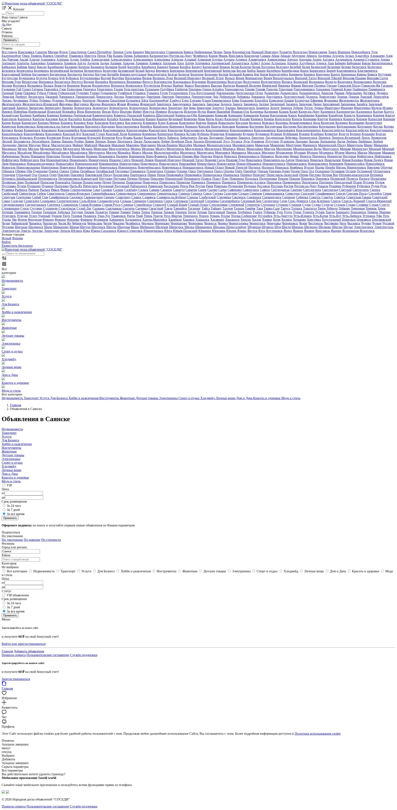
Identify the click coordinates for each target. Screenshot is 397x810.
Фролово (73, 219)
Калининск (364, 111)
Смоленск (239, 197)
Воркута (60, 85)
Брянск (189, 52)
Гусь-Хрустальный (202, 93)
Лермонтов (378, 137)
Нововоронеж (108, 163)
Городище (286, 89)
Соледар (17, 201)
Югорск (76, 230)
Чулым (376, 223)
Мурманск (326, 152)
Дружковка (20, 100)
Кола (316, 123)
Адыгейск (362, 56)
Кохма (18, 130)
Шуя (277, 227)
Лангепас (257, 137)
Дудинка (57, 100)
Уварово (385, 212)
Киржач (361, 119)
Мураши (300, 152)
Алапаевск (48, 59)
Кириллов (375, 119)
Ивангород (332, 108)
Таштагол (310, 208)
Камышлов (251, 115)
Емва (235, 100)
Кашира (162, 119)
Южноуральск (153, 230)
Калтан (378, 111)
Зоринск (286, 108)
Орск (304, 171)
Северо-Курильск (78, 193)
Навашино (38, 156)
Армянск (155, 63)
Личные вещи (11, 470)
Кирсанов (102, 123)
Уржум (158, 216)
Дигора (119, 96)
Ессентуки (302, 100)
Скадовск (76, 197)
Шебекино (147, 227)
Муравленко (284, 152)
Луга (226, 141)
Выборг (178, 85)
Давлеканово (225, 93)
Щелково (324, 227)
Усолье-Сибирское (244, 216)
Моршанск (238, 152)
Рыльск (45, 190)
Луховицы (287, 141)
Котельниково (346, 126)
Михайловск (60, 152)
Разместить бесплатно (17, 245)
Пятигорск (90, 186)
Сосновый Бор (251, 201)
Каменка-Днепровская (76, 115)
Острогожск (381, 171)
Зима (192, 108)
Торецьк (157, 212)
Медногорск (71, 149)
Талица (239, 208)
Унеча (131, 216)
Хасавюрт (217, 219)
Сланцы (192, 197)
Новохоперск (127, 167)
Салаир (118, 190)
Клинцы (172, 123)
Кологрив (328, 123)
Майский (90, 145)
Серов (387, 193)
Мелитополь (175, 149)
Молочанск (188, 152)
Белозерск (9, 70)
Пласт (216, 178)
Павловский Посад (98, 175)
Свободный (10, 193)
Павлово (63, 175)
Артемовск (202, 63)
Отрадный (23, 175)
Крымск (179, 134)
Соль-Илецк (88, 201)
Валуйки (118, 78)
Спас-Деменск (298, 201)
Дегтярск (369, 93)
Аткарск (292, 63)
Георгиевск (105, 89)
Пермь (128, 56)
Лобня (165, 141)
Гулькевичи (108, 93)
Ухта (386, 216)
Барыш (174, 67)
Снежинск (254, 197)
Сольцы (125, 201)
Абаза (275, 56)
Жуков (121, 104)
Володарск (345, 82)
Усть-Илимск (302, 216)
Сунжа (350, 204)
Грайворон (360, 89)
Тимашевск (22, 212)
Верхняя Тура (11, 82)
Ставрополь (174, 52)
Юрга (168, 230)
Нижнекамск (78, 160)
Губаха (41, 93)
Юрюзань (218, 230)
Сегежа (218, 193)
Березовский (194, 70)
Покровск (308, 178)
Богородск (74, 74)
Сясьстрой (156, 208)
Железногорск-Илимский (40, 104)
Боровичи (296, 74)
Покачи (283, 178)
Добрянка (243, 96)
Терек (382, 208)
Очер (53, 175)
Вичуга (147, 82)
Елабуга (175, 100)
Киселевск (116, 123)
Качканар (138, 119)
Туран (297, 212)
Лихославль (151, 141)
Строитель (252, 204)
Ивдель (376, 108)
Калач (293, 111)
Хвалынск (232, 219)
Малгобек (185, 145)
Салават (106, 190)
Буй (62, 78)
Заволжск (199, 104)
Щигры (337, 227)
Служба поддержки (83, 655)
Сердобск (375, 193)
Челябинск (200, 56)
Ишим (211, 111)
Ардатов (93, 63)
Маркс (368, 145)
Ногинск (254, 167)
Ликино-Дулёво (72, 141)
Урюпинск (190, 216)
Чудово (366, 223)
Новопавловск (318, 163)
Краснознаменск (217, 130)
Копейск (146, 126)
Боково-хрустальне (133, 74)
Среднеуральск (35, 204)
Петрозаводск (47, 178)
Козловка (281, 123)
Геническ (89, 89)
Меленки (148, 149)
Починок (118, 182)
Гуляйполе (125, 93)
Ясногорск (367, 230)
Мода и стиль (11, 481)
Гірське (331, 85)
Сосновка (212, 201)
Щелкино (311, 227)
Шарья (74, 227)
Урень (148, 216)
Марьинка (381, 145)
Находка (206, 156)
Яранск (298, 230)
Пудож (380, 182)
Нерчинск (319, 156)
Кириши (389, 119)
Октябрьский (105, 171)
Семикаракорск (274, 193)
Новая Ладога (373, 160)
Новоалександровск (41, 163)
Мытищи (374, 152)
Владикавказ (182, 82)
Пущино (48, 186)
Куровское (54, 137)
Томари (114, 212)
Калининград (159, 56)
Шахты (111, 227)
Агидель (338, 56)
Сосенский (196, 201)
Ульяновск (76, 56)
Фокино (48, 219)
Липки (111, 141)
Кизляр (245, 119)
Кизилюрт (231, 119)
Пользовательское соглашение (47, 655)
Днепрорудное (201, 96)
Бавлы (366, 63)
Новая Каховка (352, 160)
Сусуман (36, 208)
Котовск (7, 130)
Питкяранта (192, 178)
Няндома (373, 167)
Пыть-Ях (75, 186)
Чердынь (147, 223)
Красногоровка (137, 130)
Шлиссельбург (236, 227)
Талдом (227, 208)
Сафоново (234, 190)
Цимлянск (364, 219)
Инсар (106, 111)
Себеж (41, 193)
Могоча (111, 152)
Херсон (245, 219)
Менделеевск (194, 149)
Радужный (106, 186)
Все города (9, 52)
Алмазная (204, 59)
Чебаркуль (79, 223)
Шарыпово (61, 227)
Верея (268, 78)
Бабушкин (354, 63)
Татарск (296, 208)
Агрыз (349, 56)
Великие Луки (163, 78)
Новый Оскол (214, 167)
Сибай (36, 197)
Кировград (29, 123)
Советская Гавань (358, 197)
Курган (381, 134)
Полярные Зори (13, 182)
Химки (267, 219)
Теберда (332, 208)
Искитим (190, 111)
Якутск (252, 230)
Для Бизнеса (10, 440)
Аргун (81, 63)
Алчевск (241, 59)
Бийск (251, 70)
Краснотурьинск (381, 130)
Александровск (121, 59)
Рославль (263, 186)
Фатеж (22, 219)
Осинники (322, 171)
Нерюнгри (334, 156)
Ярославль (235, 56)
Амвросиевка (276, 59)
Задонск (226, 104)
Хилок (256, 219)
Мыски (362, 152)
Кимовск (257, 119)
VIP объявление (18, 595)
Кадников (271, 111)
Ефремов (316, 100)
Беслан (241, 70)
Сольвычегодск (108, 201)
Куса (119, 137)
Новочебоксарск (149, 167)
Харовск (189, 219)
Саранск (166, 190)
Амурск (292, 59)
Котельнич (364, 126)
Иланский (54, 111)
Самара (265, 56)
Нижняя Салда (214, 160)
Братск (335, 74)
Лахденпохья (274, 137)
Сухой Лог (84, 208)
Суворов (295, 204)
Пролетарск (310, 182)
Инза (80, 111)
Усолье (225, 216)
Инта (115, 111)
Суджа (316, 204)
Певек (151, 175)
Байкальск (9, 67)
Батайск (185, 67)
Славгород (122, 197)
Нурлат (309, 167)
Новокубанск (206, 163)
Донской (366, 96)
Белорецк (76, 70)
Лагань (203, 137)
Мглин (22, 149)
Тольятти (285, 52)
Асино (265, 63)
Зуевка (319, 108)
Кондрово (108, 126)
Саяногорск (251, 190)
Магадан (35, 145)
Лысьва (314, 141)
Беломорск (41, 70)
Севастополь (78, 52)
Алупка (217, 59)
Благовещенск (347, 70)
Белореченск (93, 70)
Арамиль (70, 63)
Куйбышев (290, 134)
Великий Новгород (187, 78)
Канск (292, 115)
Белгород (282, 67)
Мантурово (294, 145)
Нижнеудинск (98, 160)
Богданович (40, 74)
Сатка (222, 190)
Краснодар (251, 56)
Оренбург (61, 56)
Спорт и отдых (12, 462)
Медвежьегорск (51, 149)
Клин (162, 123)
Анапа (317, 59)
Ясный (6, 238)
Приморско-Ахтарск (251, 182)
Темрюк (371, 208)
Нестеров (349, 156)
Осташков (338, 171)
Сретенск (53, 204)
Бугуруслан (10, 78)
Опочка (229, 171)
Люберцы (365, 141)
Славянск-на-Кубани (171, 197)
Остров (351, 171)
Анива (385, 59)
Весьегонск (62, 82)
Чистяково (331, 223)
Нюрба (330, 167)
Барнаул (138, 52)
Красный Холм (116, 134)
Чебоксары (94, 223)
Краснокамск (286, 130)
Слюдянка (224, 197)
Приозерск (274, 182)
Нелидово (282, 156)
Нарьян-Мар (191, 156)
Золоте (275, 108)
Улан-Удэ (103, 216)
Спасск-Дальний (353, 201)
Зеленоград (100, 108)
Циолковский (381, 219)
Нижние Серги (119, 160)
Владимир (199, 82)
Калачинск (328, 111)
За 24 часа (14, 505)
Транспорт (9, 433)
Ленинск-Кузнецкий (345, 137)
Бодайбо (113, 74)
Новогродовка (129, 163)
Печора (132, 178)
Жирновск (108, 104)
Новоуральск (108, 167)
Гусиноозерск (178, 93)
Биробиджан (290, 70)
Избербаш (20, 111)
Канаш (264, 115)
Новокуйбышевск (249, 163)
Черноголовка (238, 223)
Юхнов (231, 230)
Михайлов (24, 152)
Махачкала (9, 149)
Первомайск (175, 175)
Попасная (47, 182)
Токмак (89, 212)
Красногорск (158, 130)
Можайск (124, 152)
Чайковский (19, 223)
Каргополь (9, 119)
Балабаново (56, 67)
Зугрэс (308, 108)
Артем (189, 63)
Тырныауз (342, 212)
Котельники (327, 126)
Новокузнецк (318, 52)
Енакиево (247, 100)
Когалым (242, 123)
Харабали (175, 219)
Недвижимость (12, 429)
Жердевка (66, 104)
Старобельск (143, 204)
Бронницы (348, 74)
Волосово (379, 82)
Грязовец (29, 93)
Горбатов (181, 89)
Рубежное (349, 186)
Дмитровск (182, 96)
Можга (136, 152)
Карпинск (25, 119)
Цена (5, 578)
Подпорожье (268, 178)
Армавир (141, 63)
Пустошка (9, 186)
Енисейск (261, 100)
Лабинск (173, 137)
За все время (15, 514)
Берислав (229, 70)
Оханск (43, 175)
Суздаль (339, 204)
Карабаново (306, 115)
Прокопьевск (291, 182)
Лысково (301, 141)
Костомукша (273, 126)
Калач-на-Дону (309, 111)
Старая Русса (111, 204)
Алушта (228, 59)
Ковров (212, 123)
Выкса (189, 85)
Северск (184, 193)
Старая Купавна (90, 204)
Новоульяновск (87, 167)
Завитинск (164, 104)
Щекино (297, 227)
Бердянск (162, 70)
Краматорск (32, 130)
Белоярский (126, 70)
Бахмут (197, 67)
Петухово (105, 178)
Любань (351, 141)
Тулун (288, 212)
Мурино (312, 152)
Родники (250, 186)
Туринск (308, 212)
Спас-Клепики (319, 201)
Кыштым (150, 137)
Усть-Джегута (283, 216)
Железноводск (349, 100)
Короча (216, 126)
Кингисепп (283, 119)
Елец (185, 100)
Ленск (365, 137)
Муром (339, 152)
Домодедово (327, 96)
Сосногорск (270, 201)
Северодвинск (126, 193)
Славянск (149, 197)
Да (3, 24)
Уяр (14, 219)
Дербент (21, 96)
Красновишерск (114, 130)
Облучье (386, 167)
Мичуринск (96, 152)
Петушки (119, 178)
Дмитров (167, 96)
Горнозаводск (234, 89)
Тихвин (36, 212)
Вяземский (269, 85)
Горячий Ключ (341, 89)
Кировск (67, 123)
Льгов (341, 141)
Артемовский (220, 63)
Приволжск (167, 182)
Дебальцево (353, 93)
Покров (294, 178)
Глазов (118, 89)
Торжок (168, 212)
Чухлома (8, 227)
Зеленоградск (118, 108)
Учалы (6, 219)
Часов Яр (64, 223)
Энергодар (51, 230)
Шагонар (21, 227)
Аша (331, 63)
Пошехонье (134, 182)
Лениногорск (308, 137)
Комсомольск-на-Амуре (53, 126)
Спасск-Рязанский (379, 201)
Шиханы (219, 227)
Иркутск (90, 56)
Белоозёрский (59, 70)
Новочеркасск (172, 167)
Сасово (212, 190)
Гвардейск (51, 89)
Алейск (85, 59)
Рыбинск (21, 190)
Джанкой (51, 96)
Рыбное (33, 190)
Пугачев (368, 182)
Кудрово (249, 134)
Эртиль (65, 230)
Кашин (151, 119)
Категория (9, 563)
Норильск (282, 167)
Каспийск (75, 119)
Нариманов (137, 156)
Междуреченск (119, 149)
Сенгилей (307, 193)
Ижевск (48, 56)
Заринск (22, 108)
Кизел (219, 119)
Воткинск (118, 85)
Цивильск (349, 219)
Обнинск (8, 171)
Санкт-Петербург (99, 52)
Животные (9, 451)
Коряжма (242, 126)
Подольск (251, 178)
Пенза (101, 56)
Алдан (74, 59)
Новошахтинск (193, 167)
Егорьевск (133, 100)
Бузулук (41, 78)
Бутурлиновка (90, 78)
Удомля (56, 216)
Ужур (66, 216)
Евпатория (117, 100)
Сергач (341, 193)
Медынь (87, 149)
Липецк (118, 52)
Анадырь (305, 59)
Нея (42, 160)
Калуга (389, 111)
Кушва (128, 137)
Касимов (51, 119)
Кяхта (162, 137)
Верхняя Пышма (354, 78)
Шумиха (268, 227)
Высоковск (202, 85)
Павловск (77, 175)
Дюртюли (89, 100)
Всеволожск (134, 85)
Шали (48, 227)
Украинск (90, 216)
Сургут (384, 204)
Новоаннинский (86, 163)
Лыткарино (328, 141)
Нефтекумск (10, 160)
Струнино (268, 204)
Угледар (22, 216)
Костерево (256, 126)
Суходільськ (67, 208)
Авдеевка (324, 56)
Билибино (274, 70)
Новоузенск (68, 167)
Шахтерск (98, 227)
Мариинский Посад (332, 145)
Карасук (349, 115)
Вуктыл (166, 85)
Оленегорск (155, 171)
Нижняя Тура (235, 160)
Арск (180, 63)
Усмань (215, 216)
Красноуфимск (34, 134)
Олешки (170, 171)
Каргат (390, 115)
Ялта (261, 230)
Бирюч (331, 70)
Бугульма (384, 74)
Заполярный (331, 104)
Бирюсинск (318, 70)
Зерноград (175, 108)
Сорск (168, 201)
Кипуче (322, 119)
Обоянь (20, 171)
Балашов (111, 67)
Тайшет (216, 208)
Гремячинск (376, 89)
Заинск (238, 104)
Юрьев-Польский (185, 230)
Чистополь (315, 223)
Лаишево (231, 137)
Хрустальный (331, 219)
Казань (118, 56)
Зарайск (362, 104)
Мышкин (388, 152)
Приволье (183, 182)
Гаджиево (9, 89)
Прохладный (343, 182)
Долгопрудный (294, 96)
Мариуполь (355, 145)
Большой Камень (241, 74)
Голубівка (167, 89)
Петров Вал (330, 175)
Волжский (300, 82)
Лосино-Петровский (207, 141)
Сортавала (180, 201)
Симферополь (59, 197)
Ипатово (126, 111)
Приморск (198, 182)
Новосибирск (360, 52)
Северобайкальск (103, 193)
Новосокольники (28, 167)
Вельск (230, 78)
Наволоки (53, 156)
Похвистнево (92, 182)
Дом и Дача (10, 474)
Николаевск (254, 160)
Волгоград (300, 52)
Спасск (336, 201)
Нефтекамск (383, 156)
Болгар (172, 74)
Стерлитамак (218, 204)
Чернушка (274, 223)
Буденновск (27, 78)
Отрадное (8, 175)
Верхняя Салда (377, 78)
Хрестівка (314, 219)
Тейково (344, 208)
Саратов (41, 52)
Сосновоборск (230, 201)
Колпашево (357, 123)
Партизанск (138, 175)
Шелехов (161, 227)
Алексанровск (143, 59)
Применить (10, 40)
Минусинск (330, 149)
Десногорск (36, 96)
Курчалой (94, 137)
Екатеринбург (11, 56)
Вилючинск (117, 82)
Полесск (352, 178)
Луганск (236, 141)
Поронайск (63, 182)
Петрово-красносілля (354, 175)
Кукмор (304, 134)
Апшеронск (54, 63)
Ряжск (55, 190)
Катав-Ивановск (94, 119)
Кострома (290, 126)
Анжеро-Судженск (366, 59)
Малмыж (199, 145)
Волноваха (316, 82)
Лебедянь (291, 137)
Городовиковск (304, 89)
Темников (358, 208)
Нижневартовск (57, 160)
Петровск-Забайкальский (19, 178)
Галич (26, 89)
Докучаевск (274, 96)
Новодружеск (168, 163)
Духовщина (73, 100)
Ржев (209, 186)
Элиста (25, 230)
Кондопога (92, 126)
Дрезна (7, 100)
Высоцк (216, 85)
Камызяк (221, 115)
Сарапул (179, 190)
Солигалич (31, 201)
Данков (339, 93)
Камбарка (39, 115)
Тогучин (77, 212)
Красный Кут (72, 134)
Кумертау (331, 134)
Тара (259, 208)
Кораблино (161, 126)
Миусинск (9, 152)
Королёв (204, 126)
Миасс (241, 149)
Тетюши (7, 212)
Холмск (286, 219)
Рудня (375, 186)
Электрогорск (363, 227)
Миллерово (284, 149)
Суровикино (10, 208)
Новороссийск (354, 163)
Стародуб (159, 204)
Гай (19, 89)
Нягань (341, 167)
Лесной (7, 141)
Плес (225, 178)
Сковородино (93, 197)
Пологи (364, 178)
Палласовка (121, 175)
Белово (346, 67)
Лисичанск (125, 141)
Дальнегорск (289, 93)
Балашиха (97, 67)
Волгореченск (271, 82)
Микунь (269, 149)
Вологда (331, 82)
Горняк (250, 89)
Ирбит (137, 111)
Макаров (104, 145)
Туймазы (269, 212)
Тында (330, 212)
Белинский (318, 67)
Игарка (388, 108)
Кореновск (176, 126)
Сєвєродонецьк (81, 190)
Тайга (206, 208)
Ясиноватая (350, 230)
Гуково (95, 93)
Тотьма (202, 212)
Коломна (341, 123)
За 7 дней (13, 510)
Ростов (288, 186)
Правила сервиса (14, 655)
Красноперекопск (308, 130)
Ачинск (321, 63)
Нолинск (268, 167)
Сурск (24, 208)
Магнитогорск (155, 52)
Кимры (269, 119)
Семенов (256, 193)
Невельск (230, 156)
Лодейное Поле (181, 141)
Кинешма (310, 119)
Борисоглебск (278, 74)
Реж (192, 186)
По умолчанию (12, 540)
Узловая (76, 216)
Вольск (48, 85)
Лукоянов (257, 141)
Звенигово (36, 108)
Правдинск (150, 182)
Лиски (137, 141)
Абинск (311, 56)
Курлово (40, 137)
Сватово (296, 190)
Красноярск (26, 52)
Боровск (309, 74)
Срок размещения (14, 599)
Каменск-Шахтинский (159, 115)
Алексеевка (162, 59)
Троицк (231, 212)
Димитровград (135, 96)
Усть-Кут (335, 216)
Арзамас (116, 63)
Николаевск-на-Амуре (279, 160)
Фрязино (86, 219)
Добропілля (227, 96)
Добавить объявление (29, 651)
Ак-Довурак (10, 59)
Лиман (89, 141)
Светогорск (361, 190)
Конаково (77, 126)
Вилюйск (101, 82)
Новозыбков (187, 163)
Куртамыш (78, 137)
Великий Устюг (213, 78)
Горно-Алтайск (213, 89)
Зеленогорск (82, 108)
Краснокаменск (265, 130)
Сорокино (139, 201)
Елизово (195, 100)
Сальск (143, 190)
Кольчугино (373, 123)
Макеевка (133, 145)
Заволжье (213, 104)
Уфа (109, 56)
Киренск (349, 119)
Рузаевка (8, 190)
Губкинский (66, 93)
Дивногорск (104, 96)
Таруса (285, 208)
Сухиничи (50, 208)
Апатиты (23, 63)
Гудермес (82, 93)
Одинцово (40, 171)
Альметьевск (257, 59)
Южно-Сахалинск (103, 230)
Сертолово (23, 197)
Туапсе (257, 212)
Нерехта (305, 156)
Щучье (348, 227)
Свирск (375, 190)
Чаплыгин (50, 223)
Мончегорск (205, 152)
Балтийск (134, 67)
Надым (66, 156)
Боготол (88, 74)
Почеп (106, 182)
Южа (86, 230)
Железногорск (370, 100)
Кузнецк (276, 134)
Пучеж (21, 186)
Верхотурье (30, 82)
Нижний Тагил (193, 160)
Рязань (223, 56)
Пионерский (174, 178)
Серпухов (8, 197)
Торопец (181, 212)
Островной (364, 171)
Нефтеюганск (29, 160)
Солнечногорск (68, 201)
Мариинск (310, 145)
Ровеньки (220, 186)
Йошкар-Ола (240, 111)
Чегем (107, 223)
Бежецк (225, 67)
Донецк (342, 96)
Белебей (295, 67)
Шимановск (203, 227)
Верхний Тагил (306, 78)
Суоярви (362, 204)
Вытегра (229, 85)
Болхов (223, 74)
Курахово (368, 134)
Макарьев (118, 145)
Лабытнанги (188, 137)
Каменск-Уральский (128, 115)
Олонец (182, 171)
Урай (139, 216)
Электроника (11, 459)
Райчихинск (138, 186)
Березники (177, 70)
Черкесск (210, 223)
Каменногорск (102, 115)
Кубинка (203, 134)
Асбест (255, 63)
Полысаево (378, 178)
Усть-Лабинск (352, 216)
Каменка (53, 115)
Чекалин (118, 223)
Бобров (26, 74)
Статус (6, 591)
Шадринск (35, 227)
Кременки (149, 134)
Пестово (315, 175)
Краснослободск (333, 130)
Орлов (295, 171)
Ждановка (331, 100)
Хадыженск (133, 219)
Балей (122, 67)
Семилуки (292, 193)
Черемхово (162, 223)
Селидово (231, 193)
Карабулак (336, 115)
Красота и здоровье (15, 477)
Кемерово (190, 119)
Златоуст (218, 108)
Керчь (210, 119)
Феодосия (35, 219)
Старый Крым (177, 204)
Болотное (197, 74)
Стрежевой (236, 204)
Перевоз (246, 175)
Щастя (286, 227)
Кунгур (344, 134)
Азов (389, 56)
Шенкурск (176, 227)
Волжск (287, 82)
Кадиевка (256, 111)
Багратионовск (382, 63)
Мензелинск (213, 149)
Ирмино (161, 111)
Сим (45, 197)
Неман (294, 156)
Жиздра (95, 104)
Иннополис (93, 111)
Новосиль (9, 167)
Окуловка (122, 171)
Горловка (195, 89)
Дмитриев (153, 96)
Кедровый (176, 119)
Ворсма (86, 85)
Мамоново (277, 145)
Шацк (135, 227)
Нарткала (174, 156)
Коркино (191, 126)
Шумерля (254, 227)
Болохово (211, 74)
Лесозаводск (22, 141)
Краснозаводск (194, 130)
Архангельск (240, 63)
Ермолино (276, 100)
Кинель (297, 119)
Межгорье (100, 149)
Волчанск (19, 85)
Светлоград (330, 190)
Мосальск (254, 152)
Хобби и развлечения (17, 444)
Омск (26, 56)
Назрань (92, 156)
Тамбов (250, 208)
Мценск (350, 152)
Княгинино (187, 123)
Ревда (184, 186)
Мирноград (360, 149)
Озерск (54, 171)
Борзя (264, 74)
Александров (100, 59)
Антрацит (9, 63)
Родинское (235, 186)
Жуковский (148, 104)
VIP (9, 485)
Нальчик (122, 156)
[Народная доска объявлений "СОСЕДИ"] (32, 3)
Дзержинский (85, 96)
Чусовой (388, 223)
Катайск (112, 119)
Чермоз (223, 223)
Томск (332, 52)
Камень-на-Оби (186, 115)
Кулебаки (317, 134)
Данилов (327, 93)
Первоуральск (212, 175)
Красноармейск (68, 130)
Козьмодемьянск (300, 123)
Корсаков (228, 126)
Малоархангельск (219, 145)
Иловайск (69, 111)
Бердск (150, 70)
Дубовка (45, 100)
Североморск (146, 193)
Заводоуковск (181, 104)
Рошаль (323, 186)
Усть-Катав (320, 216)
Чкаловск (353, 223)
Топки (145, 212)
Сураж (374, 204)
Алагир (34, 59)
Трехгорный (216, 212)
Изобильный (37, 111)
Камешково (206, 115)
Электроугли (11, 230)
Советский (379, 197)
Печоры (143, 178)
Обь (29, 171)
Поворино (237, 178)
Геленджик (74, 89)
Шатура (85, 227)
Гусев (164, 93)
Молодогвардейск (166, 152)
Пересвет (259, 175)
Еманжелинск (221, 100)
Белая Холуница (263, 67)
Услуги (7, 436)
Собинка (302, 197)
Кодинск (255, 123)
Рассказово (171, 186)
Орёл (238, 171)
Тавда (168, 208)
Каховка (125, 119)
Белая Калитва (241, 67)
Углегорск (9, 216)
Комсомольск (26, 126)
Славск (136, 197)
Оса (311, 171)
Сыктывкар (113, 208)
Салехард (131, 190)
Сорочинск (155, 201)
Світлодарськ (280, 190)
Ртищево (335, 186)
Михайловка (41, 152)
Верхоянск (46, 82)
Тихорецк (49, 212)
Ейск (144, 100)
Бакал (32, 67)
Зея (185, 108)
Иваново (347, 108)
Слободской (207, 197)
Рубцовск (363, 186)
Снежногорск (271, 197)
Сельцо (243, 193)
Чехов (303, 223)
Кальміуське (10, 115)
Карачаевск (364, 115)
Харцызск (202, 219)
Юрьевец (204, 230)
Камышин (235, 115)
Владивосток (241, 52)
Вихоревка (134, 82)
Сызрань (98, 208)
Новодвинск (149, 163)
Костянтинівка (307, 126)
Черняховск (290, 223)
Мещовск (229, 149)
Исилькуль (175, 111)
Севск (207, 193)
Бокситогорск (157, 74)
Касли (63, 119)
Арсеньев (169, 63)
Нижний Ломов (142, 160)
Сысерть (129, 208)
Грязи (19, 93)
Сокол (6, 201)
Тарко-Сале (272, 208)
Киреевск (335, 119)
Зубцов (298, 108)
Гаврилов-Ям (370, 85)
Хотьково (299, 219)
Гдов (62, 89)
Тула (374, 52)
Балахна (84, 67)
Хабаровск (141, 56)
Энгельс (37, 230)
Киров (213, 56)
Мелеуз (160, 149)
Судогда (327, 204)
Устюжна (368, 216)
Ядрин (241, 230)
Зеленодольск (138, 108)
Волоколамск (362, 82)
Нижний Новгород (264, 52)
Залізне (264, 104)
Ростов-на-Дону (180, 56)
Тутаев (320, 212)
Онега (218, 171)
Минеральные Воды (307, 149)
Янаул (287, 230)
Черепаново (178, 223)
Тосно (192, 212)
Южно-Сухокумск (130, 230)
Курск (63, 52)
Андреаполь (343, 59)
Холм (276, 219)
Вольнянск (35, 85)
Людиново (9, 145)
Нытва (319, 167)
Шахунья (123, 227)
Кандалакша (278, 115)
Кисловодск (133, 123)
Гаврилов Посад (349, 85)
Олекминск (138, 171)
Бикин (261, 70)
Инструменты (11, 447)
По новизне (32, 540)
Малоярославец (243, 145)
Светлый (345, 190)
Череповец (195, 223)
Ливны (56, 141)
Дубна (33, 100)
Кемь (201, 119)
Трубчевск (244, 212)
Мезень (135, 149)
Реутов (200, 186)
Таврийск (180, 208)
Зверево (67, 108)
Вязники (284, 85)
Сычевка (141, 208)
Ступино (282, 204)
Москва (53, 52)
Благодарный (11, 74)
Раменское (155, 186)
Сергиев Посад (357, 193)
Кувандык (217, 134)
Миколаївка (254, 149)
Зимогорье (203, 108)
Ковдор (201, 123)
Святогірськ (27, 193)
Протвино (326, 182)
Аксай (23, 59)
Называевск (106, 156)
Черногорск (257, 223)
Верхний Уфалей (330, 78)
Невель (218, 156)
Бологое (184, 74)
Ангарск (328, 59)
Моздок (147, 152)
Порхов (76, 182)
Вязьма (296, 85)
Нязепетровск (356, 167)
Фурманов (100, 219)
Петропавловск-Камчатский (78, 178)
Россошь (277, 186)
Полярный (32, 182)
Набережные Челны (208, 52)
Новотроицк (50, 167)
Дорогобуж (381, 96)
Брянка (362, 74)
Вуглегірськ (151, 85)
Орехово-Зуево (279, 171)
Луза (246, 141)
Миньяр (345, 149)
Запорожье (348, 104)
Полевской (338, 178)
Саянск (265, 190)
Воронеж (344, 52)
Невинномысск (249, 156)
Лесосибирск (40, 141)
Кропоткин (165, 134)
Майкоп (78, 145)
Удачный (44, 216)
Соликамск (48, 201)
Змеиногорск (246, 108)
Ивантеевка (362, 108)
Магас (46, 145)
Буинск (53, 78)
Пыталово (61, 186)
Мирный (375, 149)
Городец (272, 89)
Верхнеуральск (283, 78)
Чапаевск (35, 223)
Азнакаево (377, 56)
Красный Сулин (93, 134)
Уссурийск (265, 216)
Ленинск (324, 137)
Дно (215, 96)
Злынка (230, 108)
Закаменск (250, 104)
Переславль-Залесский (282, 175)
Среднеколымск (13, 204)
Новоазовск (17, 163)
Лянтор (22, 145)
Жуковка (133, 104)
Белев (306, 67)
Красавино (49, 130)
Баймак (22, 67)
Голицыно (152, 89)
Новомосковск (296, 163)
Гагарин (387, 85)
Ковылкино (226, 123)
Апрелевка (37, 63)
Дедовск (382, 93)
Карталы (38, 119)
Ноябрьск (296, 167)
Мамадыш (262, 145)
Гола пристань (134, 89)
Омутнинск (205, 171)
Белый (140, 70)
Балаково (71, 67)
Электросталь (383, 227)
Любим (378, 141)
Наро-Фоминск (156, 156)
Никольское (332, 160)
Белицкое (334, 67)
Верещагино (254, 78)
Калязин (26, 115)
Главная (7, 651)
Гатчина (37, 89)
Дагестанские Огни (249, 93)
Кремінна (134, 134)
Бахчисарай (211, 67)
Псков (357, 182)
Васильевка (133, 78)
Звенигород (52, 108)
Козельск (268, 123)
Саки (96, 190)
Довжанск (258, 96)
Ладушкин (216, 137)
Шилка (189, 227)
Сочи (128, 52)
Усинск (204, 216)
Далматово (271, 93)
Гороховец (323, 89)
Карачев (378, 115)
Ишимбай (223, 111)
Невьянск (267, 156)
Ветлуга (77, 82)
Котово (389, 126)
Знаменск (262, 108)
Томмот (125, 212)
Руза (383, 186)
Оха (34, 175)
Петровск (376, 175)
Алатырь (62, 59)
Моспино (268, 152)
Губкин (52, 93)
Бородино (323, 74)
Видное (89, 82)
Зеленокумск (158, 108)
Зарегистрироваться (16, 679)
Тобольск (63, 212)
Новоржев (336, 163)
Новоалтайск (65, 163)
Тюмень (36, 56)
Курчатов (108, 137)
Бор (256, 74)
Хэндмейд (9, 466)
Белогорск (359, 67)
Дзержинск (66, 96)
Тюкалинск (358, 212)
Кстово (191, 134)
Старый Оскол (198, 204)
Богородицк (58, 74)
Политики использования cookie (318, 733)
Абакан (285, 56)
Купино (355, 134)
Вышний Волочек (248, 85)
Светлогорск (312, 190)
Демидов (8, 96)
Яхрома (17, 238)
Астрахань (278, 63)
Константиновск (127, 126)
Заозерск (292, 104)
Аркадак (129, 63)
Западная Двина (310, 104)
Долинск (311, 96)
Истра (201, 111)
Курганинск (10, 137)
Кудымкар (262, 134)
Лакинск (244, 137)
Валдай (106, 78)
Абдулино (298, 56)
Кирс (90, 123)
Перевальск (231, 175)
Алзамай (190, 59)
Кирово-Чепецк (49, 123)
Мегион (33, 149)
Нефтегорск (365, 156)
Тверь (227, 52)
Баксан (42, 67)
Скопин (109, 197)
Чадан (6, 223)
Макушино (148, 145)
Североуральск (167, 193)
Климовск (150, 123)
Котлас (378, 126)
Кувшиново (233, 134)
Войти (6, 242)
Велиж (147, 78)
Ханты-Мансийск (154, 219)
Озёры (74, 171)
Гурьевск (139, 93)
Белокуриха (25, 70)
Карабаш (321, 115)
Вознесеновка (217, 82)
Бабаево (340, 63)
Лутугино (272, 141)
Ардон (104, 63)
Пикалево (157, 178)
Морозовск (222, 152)
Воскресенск (101, 85)
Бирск (304, 70)
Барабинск (148, 67)
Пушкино (34, 186)
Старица (127, 204)
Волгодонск (251, 82)
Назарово (78, 156)
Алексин (177, 59)
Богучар (100, 74)
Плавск (206, 178)
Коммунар (9, 126)
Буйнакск (72, 78)
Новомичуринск (274, 163)
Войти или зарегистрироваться (23, 644)
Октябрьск (87, 171)
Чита (342, 223)
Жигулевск (81, 104)
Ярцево (336, 230)
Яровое (309, 230)
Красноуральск (12, 134)
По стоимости (51, 540)
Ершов (289, 100)
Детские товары (13, 455)
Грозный (8, 93)
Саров (202, 190)
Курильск (26, 137)
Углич (33, 216)
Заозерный (277, 104)
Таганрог (194, 208)
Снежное (288, 197)
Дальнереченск (309, 93)
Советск (315, 197)
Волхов (7, 85)
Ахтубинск (307, 63)
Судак (306, 204)
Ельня (206, 100)
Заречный (375, 104)
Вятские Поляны (314, 85)
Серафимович (325, 193)
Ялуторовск (274, 230)
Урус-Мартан (173, 216)
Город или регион (14, 547)
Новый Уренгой (236, 167)
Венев (240, 78)
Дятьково (102, 100)
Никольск (302, 160)
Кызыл (138, 137)
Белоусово (110, 70)
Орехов (263, 171)
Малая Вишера (167, 145)
